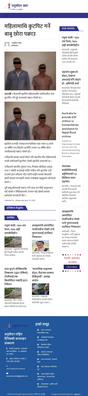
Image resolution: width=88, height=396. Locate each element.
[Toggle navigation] (6, 15)
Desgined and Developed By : (66, 394)
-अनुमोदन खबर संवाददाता (16, 44)
